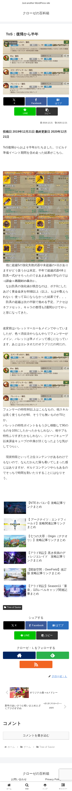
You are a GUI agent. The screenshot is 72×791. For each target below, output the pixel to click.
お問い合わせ (19, 779)
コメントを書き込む (36, 735)
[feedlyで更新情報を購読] (52, 655)
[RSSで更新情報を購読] (36, 664)
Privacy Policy (53, 779)
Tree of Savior (14, 607)
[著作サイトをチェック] (19, 655)
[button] (47, 111)
